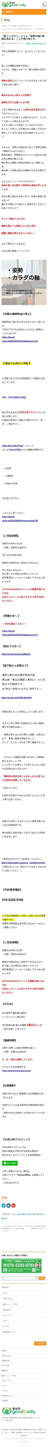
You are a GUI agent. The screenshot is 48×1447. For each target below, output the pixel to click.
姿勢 (33, 1214)
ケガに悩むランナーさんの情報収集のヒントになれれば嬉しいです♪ (12, 1228)
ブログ (5, 1321)
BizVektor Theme (28, 1438)
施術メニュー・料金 (10, 1304)
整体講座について (9, 1332)
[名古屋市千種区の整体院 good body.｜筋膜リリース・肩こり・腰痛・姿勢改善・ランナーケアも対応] (13, 4)
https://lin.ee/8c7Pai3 (12, 446)
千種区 (23, 1214)
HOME (3, 25)
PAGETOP (40, 1343)
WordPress (17, 1438)
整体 (37, 1214)
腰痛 (3, 1218)
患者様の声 (7, 1310)
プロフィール (7, 1315)
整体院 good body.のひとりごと (22, 25)
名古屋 (29, 1214)
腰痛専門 (4, 1371)
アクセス (6, 1326)
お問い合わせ (7, 1299)
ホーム (5, 1293)
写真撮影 (4, 1401)
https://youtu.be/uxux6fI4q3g (15, 654)
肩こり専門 (5, 1366)
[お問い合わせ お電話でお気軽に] (21, 1271)
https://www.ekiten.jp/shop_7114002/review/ (23, 863)
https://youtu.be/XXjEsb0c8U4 (16, 698)
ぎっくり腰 (16, 1214)
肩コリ (42, 1214)
